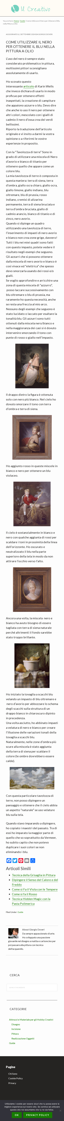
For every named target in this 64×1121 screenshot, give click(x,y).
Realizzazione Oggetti (22, 1038)
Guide (20, 912)
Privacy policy (37, 1115)
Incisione (16, 1028)
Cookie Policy (15, 1078)
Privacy (12, 1083)
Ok (17, 1115)
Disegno (15, 1024)
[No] (60, 1110)
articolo (28, 86)
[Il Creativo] (32, 8)
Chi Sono (12, 1073)
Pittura (15, 1033)
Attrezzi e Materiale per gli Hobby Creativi (31, 1019)
